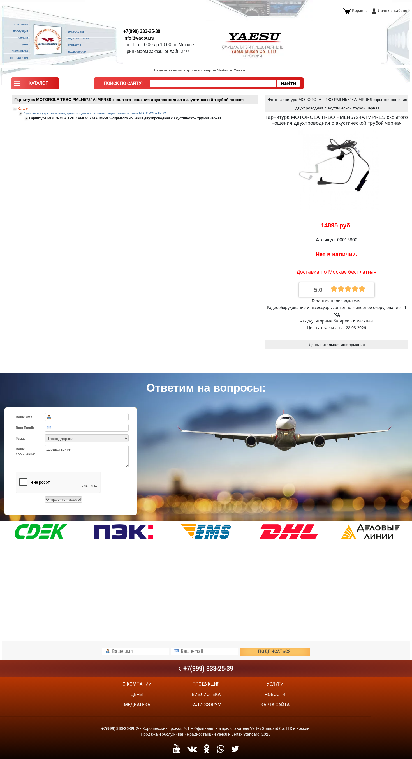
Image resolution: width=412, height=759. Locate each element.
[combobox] (213, 83)
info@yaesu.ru (138, 38)
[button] (35, 85)
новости (275, 694)
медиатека (137, 704)
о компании (137, 684)
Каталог (23, 108)
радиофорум (206, 704)
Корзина (360, 10)
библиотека (206, 694)
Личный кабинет (393, 10)
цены (137, 694)
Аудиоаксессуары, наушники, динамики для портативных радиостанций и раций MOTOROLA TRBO (95, 113)
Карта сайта (275, 704)
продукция (206, 684)
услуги (275, 684)
